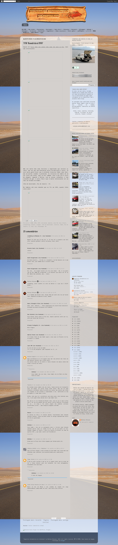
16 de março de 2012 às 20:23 (50, 345)
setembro (76, 358)
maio (74, 366)
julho (75, 362)
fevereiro (76, 373)
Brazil (64, 223)
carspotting (26, 224)
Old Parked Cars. (79, 285)
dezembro (76, 351)
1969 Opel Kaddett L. (80, 286)
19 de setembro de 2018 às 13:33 (41, 439)
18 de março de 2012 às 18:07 (44, 356)
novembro (76, 353)
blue (60, 223)
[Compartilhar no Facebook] (35, 220)
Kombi (61, 224)
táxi (32, 226)
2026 (75, 319)
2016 (75, 341)
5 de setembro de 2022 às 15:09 (45, 371)
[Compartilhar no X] (33, 220)
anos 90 (55, 223)
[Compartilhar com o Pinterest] (36, 220)
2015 (75, 343)
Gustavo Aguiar (31, 356)
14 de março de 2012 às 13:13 (55, 268)
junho (75, 364)
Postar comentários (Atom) (36, 525)
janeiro (75, 375)
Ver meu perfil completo (86, 422)
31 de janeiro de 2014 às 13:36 (41, 425)
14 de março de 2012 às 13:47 (52, 314)
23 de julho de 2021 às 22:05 (52, 484)
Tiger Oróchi (31, 459)
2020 (75, 332)
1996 (35, 223)
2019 (75, 334)
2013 (75, 347)
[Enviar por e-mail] (30, 220)
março (75, 370)
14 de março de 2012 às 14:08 (58, 325)
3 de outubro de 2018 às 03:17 (55, 448)
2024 (75, 323)
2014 (75, 345)
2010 (75, 380)
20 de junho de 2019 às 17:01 (43, 459)
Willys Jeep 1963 (79, 281)
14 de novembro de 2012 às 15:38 (41, 412)
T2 (29, 226)
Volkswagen (41, 226)
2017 (75, 338)
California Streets (79, 290)
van (36, 226)
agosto (75, 360)
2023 (75, 325)
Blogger (63, 540)
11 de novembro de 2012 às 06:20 (41, 385)
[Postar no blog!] (31, 220)
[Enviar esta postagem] (26, 220)
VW (45, 226)
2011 (75, 377)
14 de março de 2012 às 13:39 (47, 281)
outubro (75, 356)
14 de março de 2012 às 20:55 (53, 334)
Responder (30, 243)
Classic (33, 224)
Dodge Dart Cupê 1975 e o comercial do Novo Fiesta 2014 (86, 184)
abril (75, 368)
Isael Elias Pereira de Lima (35, 484)
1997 (39, 223)
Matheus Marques (31, 281)
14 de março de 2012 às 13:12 (55, 257)
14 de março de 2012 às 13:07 (53, 248)
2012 (75, 349)
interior (56, 224)
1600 (31, 223)
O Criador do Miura (79, 298)
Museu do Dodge (78, 309)
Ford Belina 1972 (84, 233)
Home (25, 25)
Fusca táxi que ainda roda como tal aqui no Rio (47, 47)
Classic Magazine (79, 302)
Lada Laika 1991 (83, 172)
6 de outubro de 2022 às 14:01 (45, 473)
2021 (75, 330)
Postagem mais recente (32, 520)
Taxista (29, 385)
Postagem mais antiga (59, 520)
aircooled (44, 223)
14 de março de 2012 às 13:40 (58, 303)
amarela (50, 223)
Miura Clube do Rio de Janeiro (82, 297)
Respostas (31, 369)
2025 (75, 321)
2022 (75, 327)
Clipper (39, 224)
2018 (75, 336)
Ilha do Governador (47, 224)
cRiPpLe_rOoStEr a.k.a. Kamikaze (36, 448)
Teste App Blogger (79, 310)
